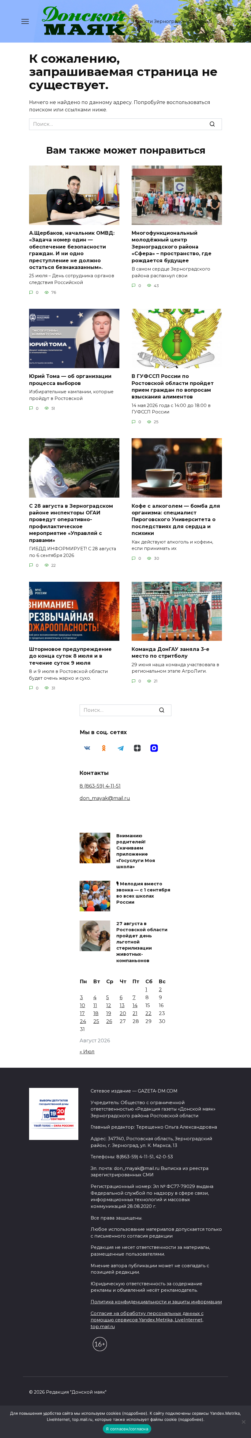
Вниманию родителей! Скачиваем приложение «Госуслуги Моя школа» (135, 851)
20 (123, 1013)
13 (122, 1005)
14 (135, 1005)
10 (82, 1005)
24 (83, 1021)
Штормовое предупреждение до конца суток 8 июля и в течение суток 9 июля (70, 656)
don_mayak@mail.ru (105, 798)
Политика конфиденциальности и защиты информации (156, 1302)
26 (109, 1021)
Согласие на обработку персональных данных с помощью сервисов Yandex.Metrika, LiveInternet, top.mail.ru (147, 1320)
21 (135, 1013)
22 (148, 1013)
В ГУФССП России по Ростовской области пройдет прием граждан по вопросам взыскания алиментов (173, 386)
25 (96, 1021)
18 (96, 1013)
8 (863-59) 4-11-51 (100, 786)
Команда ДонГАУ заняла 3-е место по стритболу (170, 652)
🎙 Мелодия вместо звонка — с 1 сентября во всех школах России (143, 893)
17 (82, 1013)
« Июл (87, 1052)
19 (108, 1013)
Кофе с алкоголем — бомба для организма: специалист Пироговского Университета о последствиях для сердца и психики (176, 519)
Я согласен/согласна (127, 1428)
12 (108, 1005)
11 (95, 1005)
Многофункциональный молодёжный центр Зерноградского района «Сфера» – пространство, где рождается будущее (172, 246)
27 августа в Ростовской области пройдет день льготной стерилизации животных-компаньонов (141, 942)
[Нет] (243, 1422)
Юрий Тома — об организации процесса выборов (70, 379)
